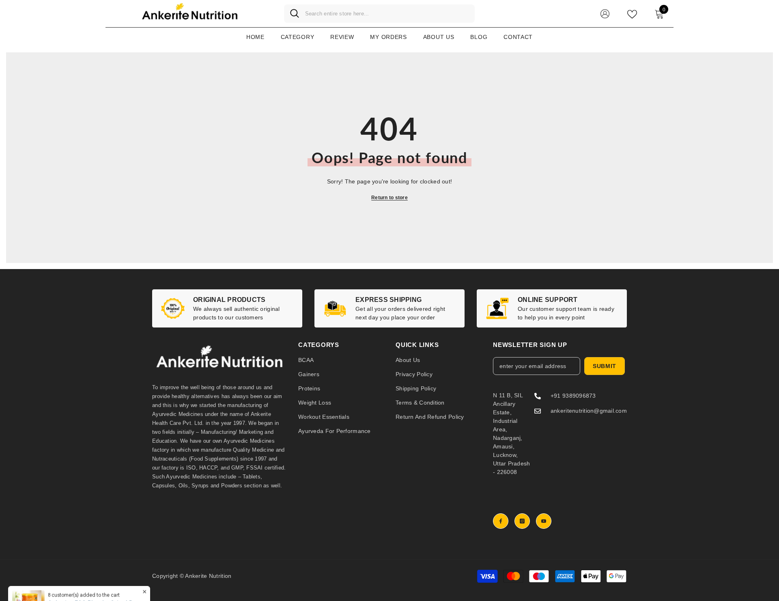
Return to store (389, 197)
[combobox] (387, 13)
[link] (227, 308)
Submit (604, 366)
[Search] (379, 13)
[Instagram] (522, 521)
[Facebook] (500, 521)
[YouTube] (543, 521)
